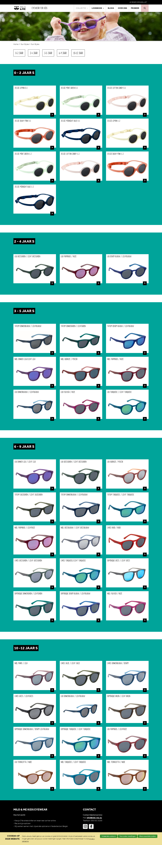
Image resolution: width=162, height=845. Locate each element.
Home (16, 44)
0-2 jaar (19, 53)
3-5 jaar (48, 53)
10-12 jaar (78, 53)
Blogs (111, 8)
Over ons (122, 8)
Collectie (81, 8)
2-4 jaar (33, 53)
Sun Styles (25, 44)
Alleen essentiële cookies (147, 836)
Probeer (135, 8)
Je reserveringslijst (138, 2)
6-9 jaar (63, 53)
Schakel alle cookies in (109, 836)
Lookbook (97, 8)
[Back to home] (22, 8)
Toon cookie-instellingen (127, 836)
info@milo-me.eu (94, 818)
